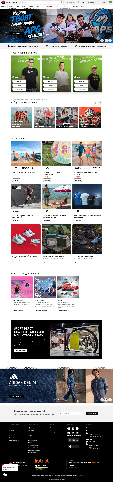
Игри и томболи (32, 452)
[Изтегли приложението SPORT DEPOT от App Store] (73, 446)
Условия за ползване (60, 475)
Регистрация (31, 430)
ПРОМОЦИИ (48, 6)
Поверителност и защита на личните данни (42, 475)
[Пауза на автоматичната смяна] (102, 40)
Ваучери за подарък (33, 445)
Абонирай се (92, 413)
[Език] (110, 2)
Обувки (21, 81)
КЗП (51, 430)
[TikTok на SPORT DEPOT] (68, 433)
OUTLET (57, 6)
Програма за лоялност (34, 450)
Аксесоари (20, 89)
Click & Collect (31, 442)
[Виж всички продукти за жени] (56, 74)
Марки (39, 6)
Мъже (11, 6)
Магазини (11, 430)
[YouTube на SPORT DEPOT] (77, 428)
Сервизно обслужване (15, 440)
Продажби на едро (14, 437)
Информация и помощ (34, 427)
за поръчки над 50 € (25, 46)
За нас (10, 427)
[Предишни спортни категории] (95, 103)
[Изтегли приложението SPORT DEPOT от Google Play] (73, 440)
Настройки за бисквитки (56, 432)
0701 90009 (92, 441)
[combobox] (42, 2)
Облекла (21, 85)
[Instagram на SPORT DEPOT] (68, 428)
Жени (17, 6)
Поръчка (30, 432)
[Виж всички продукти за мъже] (25, 74)
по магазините (92, 46)
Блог (10, 432)
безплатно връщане (59, 46)
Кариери (11, 435)
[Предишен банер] (106, 40)
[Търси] (62, 2)
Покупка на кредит (33, 440)
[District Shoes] (41, 460)
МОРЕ (83, 6)
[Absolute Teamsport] (41, 467)
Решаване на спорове (56, 427)
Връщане (30, 437)
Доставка (30, 435)
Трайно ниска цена (33, 447)
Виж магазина (20, 350)
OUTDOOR (66, 6)
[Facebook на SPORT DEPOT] (73, 428)
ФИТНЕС (75, 6)
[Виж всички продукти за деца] (87, 74)
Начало (3, 6)
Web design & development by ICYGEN (56, 479)
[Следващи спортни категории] (100, 103)
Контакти (88, 427)
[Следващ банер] (110, 40)
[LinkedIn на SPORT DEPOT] (77, 433)
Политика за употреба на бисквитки (74, 475)
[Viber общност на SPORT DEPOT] (73, 433)
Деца (23, 6)
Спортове (31, 6)
